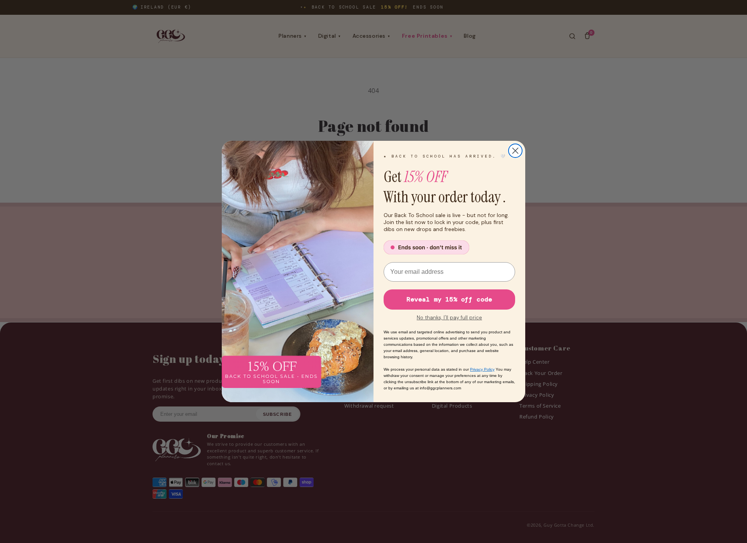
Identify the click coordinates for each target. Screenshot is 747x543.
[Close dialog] (515, 151)
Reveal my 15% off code (449, 299)
